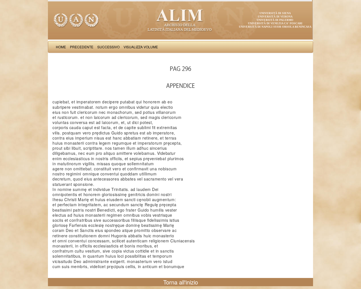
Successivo (108, 46)
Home (61, 46)
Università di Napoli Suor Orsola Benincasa (275, 26)
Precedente (81, 46)
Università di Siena (275, 13)
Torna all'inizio (180, 282)
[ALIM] (180, 20)
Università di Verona (275, 16)
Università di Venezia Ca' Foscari (275, 23)
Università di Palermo (275, 19)
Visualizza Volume (141, 46)
